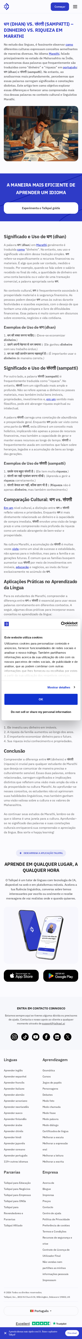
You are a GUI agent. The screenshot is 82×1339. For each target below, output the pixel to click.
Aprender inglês (13, 1070)
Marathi (54, 53)
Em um (8, 508)
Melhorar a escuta (53, 1137)
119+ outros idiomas (16, 1161)
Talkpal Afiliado (13, 1225)
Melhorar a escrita (53, 1161)
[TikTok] (25, 1037)
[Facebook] (46, 1037)
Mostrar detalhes (58, 687)
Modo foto (49, 1101)
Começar (60, 6)
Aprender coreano (14, 1149)
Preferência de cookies (56, 1225)
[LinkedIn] (57, 1037)
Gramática (49, 1070)
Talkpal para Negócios (17, 1189)
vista (15, 549)
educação (22, 567)
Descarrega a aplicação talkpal (43, 853)
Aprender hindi (12, 1137)
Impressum (49, 1280)
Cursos (47, 1076)
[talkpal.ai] (6, 6)
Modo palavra (51, 1119)
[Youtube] (35, 1037)
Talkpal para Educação (17, 1183)
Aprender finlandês (15, 1119)
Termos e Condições (54, 1231)
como (69, 44)
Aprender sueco (13, 1113)
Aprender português (15, 1155)
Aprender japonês (14, 1143)
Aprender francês (14, 1082)
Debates (48, 1094)
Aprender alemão (14, 1094)
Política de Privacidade (56, 1219)
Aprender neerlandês (16, 1107)
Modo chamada (52, 1107)
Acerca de (48, 1183)
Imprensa (48, 1195)
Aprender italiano (14, 1088)
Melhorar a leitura (53, 1155)
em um (51, 399)
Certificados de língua (55, 1131)
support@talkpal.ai (53, 1023)
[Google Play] (60, 976)
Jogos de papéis (52, 1082)
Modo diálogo (51, 1125)
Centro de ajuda (52, 1213)
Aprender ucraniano (15, 1101)
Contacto (48, 1207)
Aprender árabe (13, 1125)
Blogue (47, 1189)
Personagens (50, 1088)
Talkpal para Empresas (17, 1195)
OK (41, 699)
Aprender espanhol (15, 1076)
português (70, 67)
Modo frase (49, 1113)
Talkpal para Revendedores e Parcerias (13, 1213)
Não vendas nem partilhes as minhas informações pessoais (56, 1268)
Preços (47, 1201)
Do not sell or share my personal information (41, 711)
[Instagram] (14, 1037)
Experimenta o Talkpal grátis (41, 208)
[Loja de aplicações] (21, 976)
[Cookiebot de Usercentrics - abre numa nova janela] (61, 624)
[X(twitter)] (68, 1037)
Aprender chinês (13, 1131)
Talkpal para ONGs (15, 1201)
